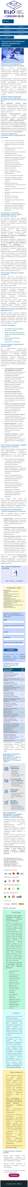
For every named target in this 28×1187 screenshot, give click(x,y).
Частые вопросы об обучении (12, 341)
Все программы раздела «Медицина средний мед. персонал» (13, 329)
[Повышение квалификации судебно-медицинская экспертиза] (14, 577)
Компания (7, 637)
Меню (7, 21)
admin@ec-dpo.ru (15, 522)
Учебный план (7, 30)
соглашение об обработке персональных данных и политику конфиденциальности (14, 658)
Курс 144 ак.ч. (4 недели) (14, 581)
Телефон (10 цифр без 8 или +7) (14, 625)
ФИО (5, 620)
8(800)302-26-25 (8, 520)
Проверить (14, 1175)
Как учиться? (7, 33)
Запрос (7, 37)
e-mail (5, 632)
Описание (7, 26)
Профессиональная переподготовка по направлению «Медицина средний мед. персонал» (14, 334)
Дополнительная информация (13, 642)
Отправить (10, 650)
